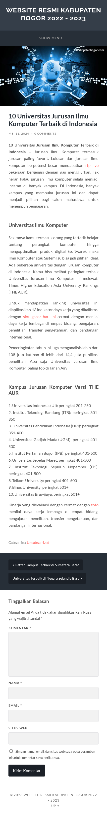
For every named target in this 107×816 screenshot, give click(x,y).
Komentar (19, 628)
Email (15, 705)
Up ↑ (55, 806)
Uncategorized (38, 543)
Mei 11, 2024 (18, 133)
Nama (15, 683)
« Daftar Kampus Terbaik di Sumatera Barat (45, 565)
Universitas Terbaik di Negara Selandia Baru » (47, 578)
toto (95, 504)
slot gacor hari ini (39, 316)
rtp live (92, 165)
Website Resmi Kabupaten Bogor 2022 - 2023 (53, 14)
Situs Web (17, 728)
